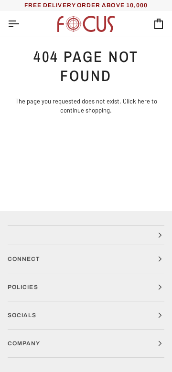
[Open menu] (22, 24)
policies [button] (23, 287)
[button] (86, 235)
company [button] (24, 343)
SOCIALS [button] (22, 315)
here (144, 101)
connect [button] (24, 259)
